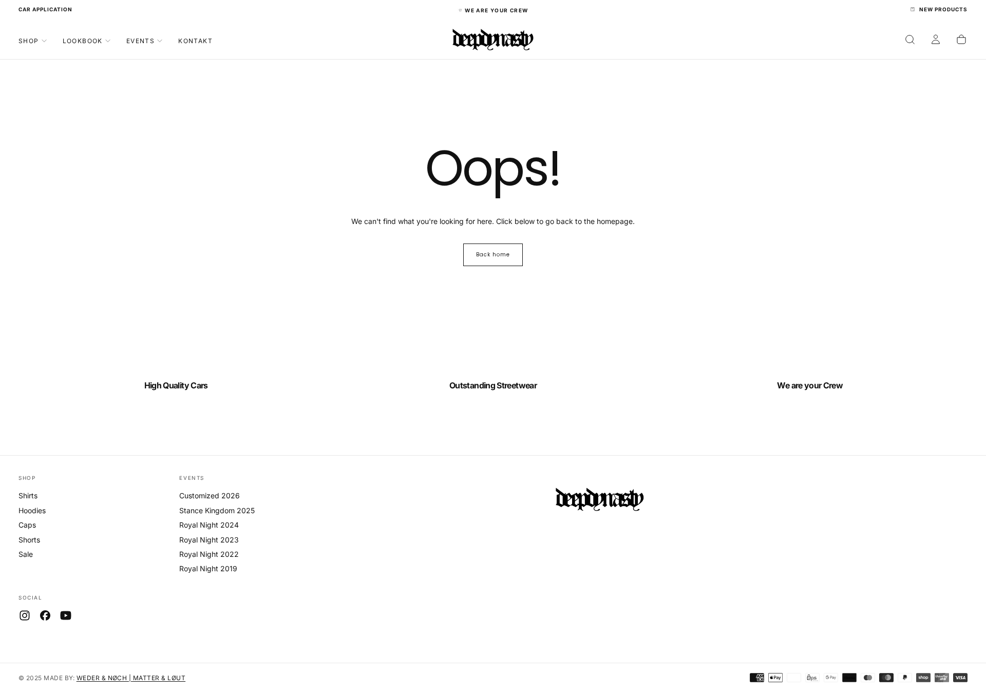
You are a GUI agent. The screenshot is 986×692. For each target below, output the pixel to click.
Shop (28, 40)
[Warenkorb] (961, 39)
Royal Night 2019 (208, 568)
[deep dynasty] (599, 501)
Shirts (27, 495)
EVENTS (191, 478)
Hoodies (32, 510)
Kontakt (195, 40)
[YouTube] (66, 615)
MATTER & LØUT (159, 678)
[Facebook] (45, 615)
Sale (25, 554)
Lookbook (83, 40)
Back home (493, 254)
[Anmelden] (936, 39)
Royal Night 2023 (209, 539)
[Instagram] (24, 615)
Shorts (29, 539)
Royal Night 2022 (209, 554)
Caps (27, 524)
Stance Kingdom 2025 (217, 510)
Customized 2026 (209, 495)
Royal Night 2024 (209, 524)
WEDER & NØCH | (105, 678)
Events (140, 40)
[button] (910, 39)
